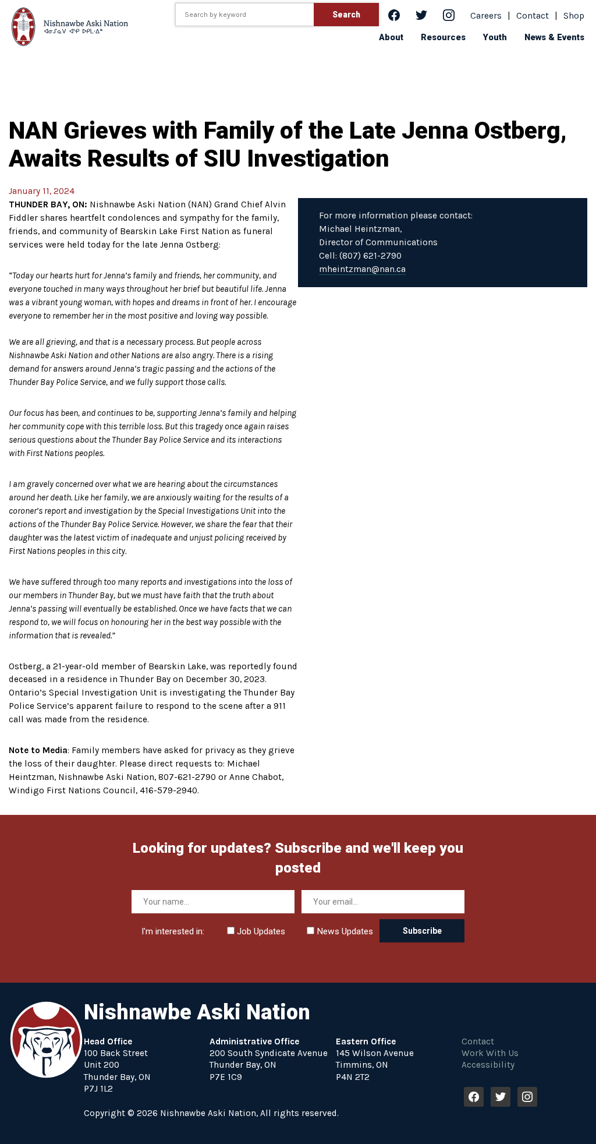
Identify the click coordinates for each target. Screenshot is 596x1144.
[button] (391, 37)
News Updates (343, 931)
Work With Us (490, 1053)
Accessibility (488, 1065)
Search (346, 14)
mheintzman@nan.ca (362, 269)
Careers (486, 15)
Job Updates (260, 931)
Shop (573, 15)
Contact (532, 15)
